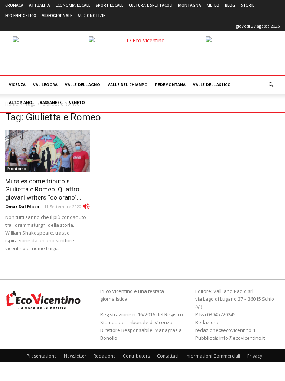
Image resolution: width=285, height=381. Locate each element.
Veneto (77, 102)
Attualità (39, 5)
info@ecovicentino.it (242, 338)
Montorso (16, 168)
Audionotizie (91, 15)
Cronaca (14, 5)
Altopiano (20, 102)
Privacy (254, 356)
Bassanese (51, 102)
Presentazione (42, 356)
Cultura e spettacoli (151, 5)
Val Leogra (45, 84)
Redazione (105, 356)
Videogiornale (57, 15)
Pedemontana (170, 84)
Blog (230, 5)
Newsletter (75, 356)
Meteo (213, 5)
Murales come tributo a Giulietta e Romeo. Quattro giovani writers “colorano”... (43, 189)
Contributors (136, 356)
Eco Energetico (20, 15)
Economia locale (73, 5)
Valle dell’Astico (212, 84)
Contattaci (167, 356)
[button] (271, 84)
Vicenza (17, 84)
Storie (247, 5)
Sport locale (109, 5)
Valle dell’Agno (82, 84)
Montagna (189, 5)
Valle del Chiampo (128, 84)
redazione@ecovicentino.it (225, 330)
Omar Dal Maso (22, 206)
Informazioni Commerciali (213, 356)
